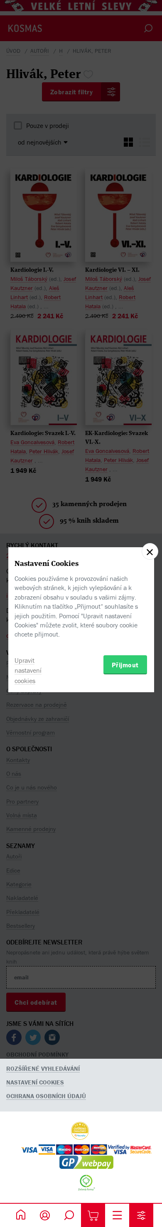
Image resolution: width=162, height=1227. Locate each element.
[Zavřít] (150, 551)
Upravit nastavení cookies (28, 670)
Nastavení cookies (35, 1082)
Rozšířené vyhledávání (43, 1068)
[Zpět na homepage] (21, 1215)
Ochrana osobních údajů (46, 1096)
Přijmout (125, 665)
